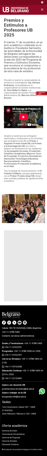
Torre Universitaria (9, 407)
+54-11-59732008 (13, 366)
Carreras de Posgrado (11, 438)
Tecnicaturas (16, 343)
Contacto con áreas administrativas (18, 336)
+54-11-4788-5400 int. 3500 (27, 351)
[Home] (16, 9)
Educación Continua (10, 444)
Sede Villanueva (9, 414)
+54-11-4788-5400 (11, 332)
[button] (42, 208)
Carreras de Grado (9, 431)
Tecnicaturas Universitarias (13, 434)
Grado (5, 343)
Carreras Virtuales (11, 359)
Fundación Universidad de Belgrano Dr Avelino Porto (22, 449)
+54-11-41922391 (13, 347)
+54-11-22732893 (13, 378)
